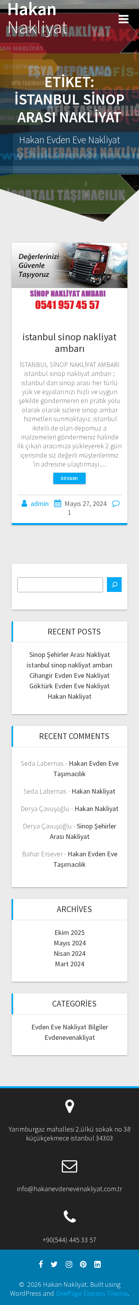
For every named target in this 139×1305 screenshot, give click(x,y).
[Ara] (114, 584)
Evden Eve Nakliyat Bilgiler (69, 1026)
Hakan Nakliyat (69, 696)
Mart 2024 (69, 963)
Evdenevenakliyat (69, 1037)
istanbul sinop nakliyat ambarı (69, 342)
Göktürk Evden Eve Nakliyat (69, 685)
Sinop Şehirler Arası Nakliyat (69, 654)
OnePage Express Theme (91, 1293)
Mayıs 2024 (70, 942)
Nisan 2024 (69, 953)
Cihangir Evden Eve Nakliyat (69, 675)
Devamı (69, 478)
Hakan (37, 18)
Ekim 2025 (69, 932)
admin (40, 503)
